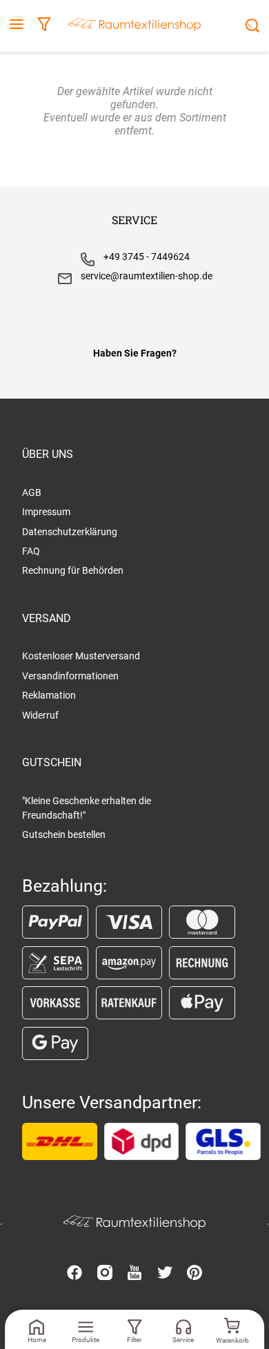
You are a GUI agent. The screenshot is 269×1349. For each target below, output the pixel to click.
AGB (31, 492)
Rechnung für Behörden (72, 570)
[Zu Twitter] (165, 1273)
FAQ (31, 551)
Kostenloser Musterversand (81, 655)
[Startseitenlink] (134, 26)
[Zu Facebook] (74, 1273)
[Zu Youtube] (134, 1273)
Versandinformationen (70, 675)
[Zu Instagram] (105, 1273)
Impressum (46, 511)
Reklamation (49, 695)
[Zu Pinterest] (194, 1273)
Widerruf (40, 715)
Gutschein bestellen (64, 834)
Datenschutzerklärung (69, 531)
